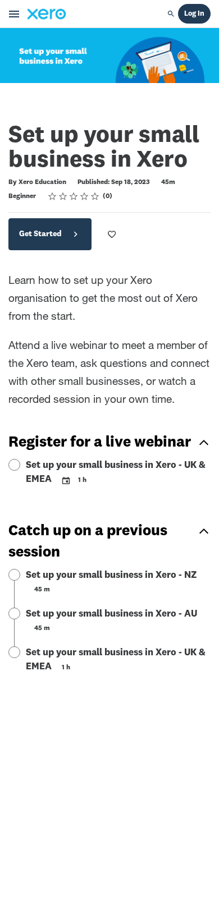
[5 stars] (95, 196)
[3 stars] (74, 196)
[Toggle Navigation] (15, 14)
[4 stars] (84, 196)
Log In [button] (194, 13)
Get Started (41, 234)
